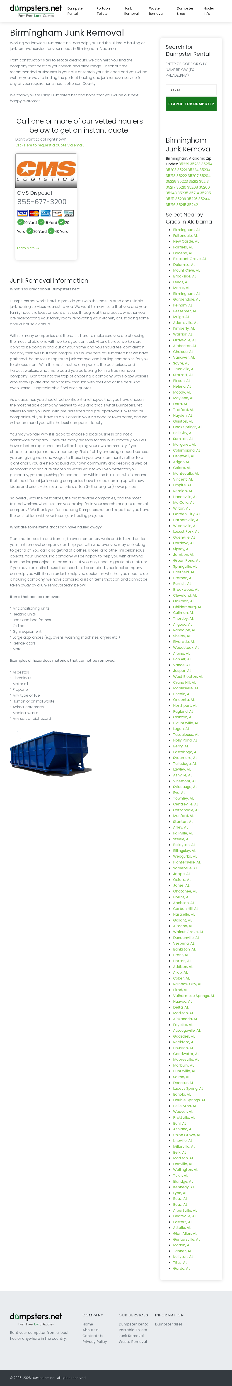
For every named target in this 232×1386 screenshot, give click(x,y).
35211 (170, 199)
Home (87, 1324)
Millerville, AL (184, 1146)
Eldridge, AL (183, 1181)
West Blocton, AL (188, 676)
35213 (204, 181)
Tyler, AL (180, 1175)
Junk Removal (131, 11)
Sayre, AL (181, 363)
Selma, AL (181, 1077)
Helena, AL (182, 386)
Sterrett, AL (183, 374)
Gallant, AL (182, 920)
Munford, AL (183, 815)
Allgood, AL (182, 624)
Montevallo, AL (186, 473)
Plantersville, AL (187, 862)
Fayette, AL (183, 1024)
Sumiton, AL (183, 438)
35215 (181, 204)
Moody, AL (182, 392)
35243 (171, 193)
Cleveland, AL (185, 595)
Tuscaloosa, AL (186, 734)
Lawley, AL (182, 769)
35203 (171, 170)
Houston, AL (183, 1047)
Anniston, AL (183, 902)
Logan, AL (181, 728)
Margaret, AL (184, 444)
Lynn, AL (180, 1193)
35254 (207, 164)
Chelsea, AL (183, 351)
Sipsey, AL (181, 549)
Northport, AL (185, 705)
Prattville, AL (184, 1117)
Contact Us (92, 1335)
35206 (204, 187)
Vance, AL (181, 665)
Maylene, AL (183, 398)
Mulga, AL (181, 316)
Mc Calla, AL (183, 502)
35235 (183, 193)
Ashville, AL (182, 775)
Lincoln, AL (182, 694)
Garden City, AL (186, 514)
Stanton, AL (183, 821)
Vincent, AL (183, 479)
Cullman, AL (183, 612)
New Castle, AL (186, 241)
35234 (205, 170)
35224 (193, 170)
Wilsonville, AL (185, 525)
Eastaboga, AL (185, 752)
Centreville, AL (185, 804)
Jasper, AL (182, 670)
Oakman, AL (183, 601)
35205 (205, 193)
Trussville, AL (184, 369)
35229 (184, 164)
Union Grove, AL (187, 1135)
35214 (194, 193)
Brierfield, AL (184, 572)
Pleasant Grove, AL (189, 258)
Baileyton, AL (184, 844)
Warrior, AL (182, 334)
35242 (192, 204)
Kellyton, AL (183, 1256)
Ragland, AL (183, 711)
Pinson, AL (181, 380)
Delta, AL (180, 1007)
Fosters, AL (182, 1222)
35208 (192, 187)
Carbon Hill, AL (185, 908)
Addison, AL (183, 966)
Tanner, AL (182, 1251)
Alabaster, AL (184, 345)
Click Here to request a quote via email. (49, 145)
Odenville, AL (184, 537)
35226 (192, 199)
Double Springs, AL (189, 1100)
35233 (195, 164)
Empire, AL (182, 485)
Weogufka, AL (185, 856)
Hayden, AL (182, 415)
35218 (171, 175)
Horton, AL (182, 960)
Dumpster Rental (76, 11)
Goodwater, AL (186, 1053)
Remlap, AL (183, 491)
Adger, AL (181, 461)
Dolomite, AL (184, 264)
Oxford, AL (182, 879)
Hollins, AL (181, 897)
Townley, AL (183, 798)
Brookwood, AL (186, 589)
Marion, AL (182, 1245)
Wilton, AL (181, 508)
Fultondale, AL (185, 235)
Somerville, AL (185, 868)
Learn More (26, 248)
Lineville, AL (182, 1140)
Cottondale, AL (186, 810)
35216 (171, 204)
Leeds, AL (181, 282)
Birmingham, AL (186, 229)
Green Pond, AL (186, 560)
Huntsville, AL (184, 1071)
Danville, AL (183, 1164)
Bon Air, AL (182, 659)
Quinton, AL (183, 421)
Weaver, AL (183, 1111)
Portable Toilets (104, 11)
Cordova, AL (183, 543)
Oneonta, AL (184, 699)
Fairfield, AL (183, 247)
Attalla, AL (182, 1227)
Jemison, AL (183, 554)
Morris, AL (181, 287)
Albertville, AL (185, 1210)
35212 (193, 181)
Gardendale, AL (186, 299)
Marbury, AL (183, 1065)
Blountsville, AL (186, 723)
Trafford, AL (183, 409)
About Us (90, 1330)
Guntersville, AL (186, 1239)
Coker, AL (181, 978)
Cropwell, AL (184, 456)
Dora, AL (180, 403)
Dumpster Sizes (185, 11)
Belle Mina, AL (185, 1106)
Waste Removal (156, 11)
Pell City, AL (183, 432)
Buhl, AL (179, 1123)
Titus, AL (180, 1262)
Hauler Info (209, 11)
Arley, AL (180, 827)
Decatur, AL (183, 1082)
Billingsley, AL (184, 850)
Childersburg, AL (187, 607)
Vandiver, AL (184, 357)
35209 (180, 199)
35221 (182, 170)
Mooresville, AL (186, 1059)
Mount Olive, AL (186, 270)
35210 (181, 187)
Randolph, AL (184, 630)
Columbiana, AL (186, 450)
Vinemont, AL (184, 781)
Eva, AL (179, 792)
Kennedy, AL (183, 1187)
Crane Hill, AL (184, 682)
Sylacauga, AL (185, 786)
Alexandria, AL (185, 1018)
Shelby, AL (182, 636)
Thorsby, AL (183, 618)
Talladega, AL (184, 763)
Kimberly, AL (184, 328)
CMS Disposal (34, 193)
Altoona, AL (183, 926)
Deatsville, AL (184, 1216)
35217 (171, 187)
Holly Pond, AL (185, 740)
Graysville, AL (184, 340)
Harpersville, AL (186, 520)
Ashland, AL (183, 1129)
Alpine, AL (181, 653)
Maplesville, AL (185, 688)
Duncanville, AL (186, 937)
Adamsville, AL (185, 322)
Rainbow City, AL (187, 984)
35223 (182, 181)
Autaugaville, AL (187, 1030)
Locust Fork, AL (186, 531)
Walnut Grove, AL (188, 931)
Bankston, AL (184, 949)
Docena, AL (183, 253)
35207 (193, 175)
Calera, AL (182, 467)
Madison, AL (183, 1013)
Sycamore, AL (185, 757)
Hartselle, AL (184, 914)
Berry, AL (180, 746)
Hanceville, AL (185, 496)
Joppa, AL (181, 873)
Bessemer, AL (185, 311)
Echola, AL (182, 1094)
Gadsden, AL (184, 1036)
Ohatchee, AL (185, 891)
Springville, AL (185, 566)
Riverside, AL (184, 641)
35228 (171, 181)
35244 (204, 199)
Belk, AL (179, 1152)
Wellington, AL (185, 1169)
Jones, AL (181, 885)
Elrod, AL (180, 989)
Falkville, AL (183, 833)
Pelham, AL (182, 305)
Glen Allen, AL (185, 1233)
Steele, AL (181, 839)
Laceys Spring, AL (188, 1088)
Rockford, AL (184, 1042)
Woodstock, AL (186, 647)
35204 (205, 175)
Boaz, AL (180, 1198)
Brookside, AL (184, 276)
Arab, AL (180, 972)
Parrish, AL (182, 583)
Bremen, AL (183, 578)
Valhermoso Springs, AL (194, 995)
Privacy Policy (94, 1341)
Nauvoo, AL (182, 1001)
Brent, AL (181, 955)
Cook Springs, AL (187, 427)
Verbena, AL (183, 943)
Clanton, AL (183, 717)
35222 (181, 175)
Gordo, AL (181, 1268)
